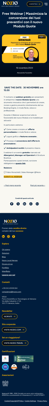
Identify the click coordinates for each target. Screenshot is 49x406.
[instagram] (8, 236)
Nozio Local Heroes (10, 260)
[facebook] (13, 236)
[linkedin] (3, 236)
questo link (20, 163)
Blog (4, 257)
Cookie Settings (30, 401)
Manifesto (6, 271)
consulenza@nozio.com (11, 292)
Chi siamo (6, 249)
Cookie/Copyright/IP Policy (14, 401)
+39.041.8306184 (9, 288)
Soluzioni (5, 253)
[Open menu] (46, 4)
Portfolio (5, 268)
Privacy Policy (42, 401)
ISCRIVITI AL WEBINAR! (13, 176)
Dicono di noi (7, 264)
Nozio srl (5, 393)
